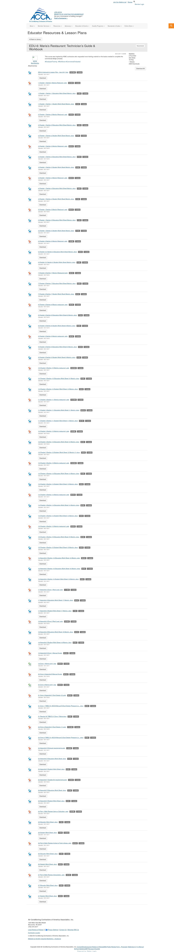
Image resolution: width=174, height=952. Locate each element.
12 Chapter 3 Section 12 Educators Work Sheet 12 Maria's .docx (58, 442)
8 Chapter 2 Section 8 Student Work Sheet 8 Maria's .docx (56, 326)
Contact (79, 947)
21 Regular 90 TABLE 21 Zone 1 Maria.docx (52, 716)
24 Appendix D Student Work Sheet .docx (51, 801)
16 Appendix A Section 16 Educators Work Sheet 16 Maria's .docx (59, 569)
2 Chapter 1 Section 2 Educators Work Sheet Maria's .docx (57, 125)
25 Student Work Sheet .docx (47, 833)
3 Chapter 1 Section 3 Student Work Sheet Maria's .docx (56, 167)
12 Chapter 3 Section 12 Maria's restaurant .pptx (53, 431)
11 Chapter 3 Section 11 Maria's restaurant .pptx (53, 400)
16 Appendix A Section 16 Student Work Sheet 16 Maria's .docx (58, 579)
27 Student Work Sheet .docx (47, 896)
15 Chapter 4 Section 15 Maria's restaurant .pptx (53, 526)
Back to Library (36, 39)
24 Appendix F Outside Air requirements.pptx (52, 780)
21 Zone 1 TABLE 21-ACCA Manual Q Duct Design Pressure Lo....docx (60, 706)
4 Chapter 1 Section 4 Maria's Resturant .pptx (52, 178)
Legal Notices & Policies (35, 930)
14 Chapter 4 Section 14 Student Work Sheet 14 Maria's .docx (58, 516)
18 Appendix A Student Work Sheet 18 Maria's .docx (54, 642)
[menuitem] (120, 2)
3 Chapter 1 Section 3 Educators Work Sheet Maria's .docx (57, 157)
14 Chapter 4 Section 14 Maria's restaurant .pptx (53, 495)
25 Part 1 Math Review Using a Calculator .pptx (53, 811)
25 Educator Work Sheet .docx (48, 822)
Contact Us (62, 930)
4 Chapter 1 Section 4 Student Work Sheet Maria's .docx (56, 199)
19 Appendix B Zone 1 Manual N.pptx (50, 653)
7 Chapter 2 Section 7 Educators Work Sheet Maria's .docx (57, 283)
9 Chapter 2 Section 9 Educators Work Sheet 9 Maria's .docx (57, 347)
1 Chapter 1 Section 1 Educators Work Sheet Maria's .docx (57, 93)
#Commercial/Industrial (73, 62)
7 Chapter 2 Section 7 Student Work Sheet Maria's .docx (56, 294)
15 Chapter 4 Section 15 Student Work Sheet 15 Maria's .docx (58, 547)
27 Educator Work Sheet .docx (48, 885)
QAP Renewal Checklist (92, 949)
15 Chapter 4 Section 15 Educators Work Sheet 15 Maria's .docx (58, 537)
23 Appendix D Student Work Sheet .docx (51, 769)
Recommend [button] (140, 46)
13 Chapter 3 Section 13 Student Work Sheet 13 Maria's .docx (58, 484)
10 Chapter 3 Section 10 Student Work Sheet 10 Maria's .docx (58, 389)
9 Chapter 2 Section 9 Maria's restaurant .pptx (53, 336)
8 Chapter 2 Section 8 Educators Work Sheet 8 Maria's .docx (57, 315)
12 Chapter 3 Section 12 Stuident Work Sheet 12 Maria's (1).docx (59, 452)
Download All (140, 68)
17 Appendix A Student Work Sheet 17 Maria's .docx (54, 611)
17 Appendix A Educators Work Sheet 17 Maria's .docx (55, 600)
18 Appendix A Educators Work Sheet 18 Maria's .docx (55, 632)
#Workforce (61, 62)
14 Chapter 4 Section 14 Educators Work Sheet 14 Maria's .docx (58, 505)
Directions (85, 947)
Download (42, 78)
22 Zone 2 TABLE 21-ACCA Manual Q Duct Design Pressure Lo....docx (60, 737)
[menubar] (123, 2)
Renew (130, 2)
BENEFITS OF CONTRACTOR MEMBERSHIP (69, 14)
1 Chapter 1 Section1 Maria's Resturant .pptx (52, 83)
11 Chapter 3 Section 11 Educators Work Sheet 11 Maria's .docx (58, 410)
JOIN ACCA (58, 12)
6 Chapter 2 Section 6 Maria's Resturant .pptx (52, 241)
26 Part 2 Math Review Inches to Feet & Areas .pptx (54, 843)
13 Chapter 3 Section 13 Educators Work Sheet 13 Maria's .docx (58, 473)
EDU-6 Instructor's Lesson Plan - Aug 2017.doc (53, 72)
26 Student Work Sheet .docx (47, 864)
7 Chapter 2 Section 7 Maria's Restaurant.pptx (53, 273)
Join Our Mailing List (119, 2)
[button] (32, 25)
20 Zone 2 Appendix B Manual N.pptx (50, 674)
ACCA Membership (35, 62)
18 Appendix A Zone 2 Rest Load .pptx (50, 621)
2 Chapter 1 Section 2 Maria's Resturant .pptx (52, 114)
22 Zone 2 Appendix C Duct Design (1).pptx (52, 727)
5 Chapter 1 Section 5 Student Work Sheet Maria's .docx (56, 231)
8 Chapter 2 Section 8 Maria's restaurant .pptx (53, 305)
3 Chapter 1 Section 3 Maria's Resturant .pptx (52, 146)
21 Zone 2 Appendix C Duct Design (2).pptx (52, 695)
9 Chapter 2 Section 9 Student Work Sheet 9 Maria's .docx (56, 357)
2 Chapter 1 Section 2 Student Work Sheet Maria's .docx (56, 136)
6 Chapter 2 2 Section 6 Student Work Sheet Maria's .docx (56, 262)
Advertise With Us (73, 930)
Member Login (139, 4)
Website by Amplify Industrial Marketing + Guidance (44, 939)
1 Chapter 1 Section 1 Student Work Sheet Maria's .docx (56, 104)
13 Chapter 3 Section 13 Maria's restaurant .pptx (53, 463)
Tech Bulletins (80, 949)
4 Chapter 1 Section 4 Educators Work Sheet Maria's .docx (57, 188)
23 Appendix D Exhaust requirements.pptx (51, 748)
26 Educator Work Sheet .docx (48, 854)
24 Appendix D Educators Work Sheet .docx (52, 790)
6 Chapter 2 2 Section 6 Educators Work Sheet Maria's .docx (57, 252)
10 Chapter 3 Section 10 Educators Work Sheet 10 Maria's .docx (58, 378)
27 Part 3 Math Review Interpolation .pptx (51, 875)
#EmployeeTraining (51, 62)
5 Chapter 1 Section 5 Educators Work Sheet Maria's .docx (57, 220)
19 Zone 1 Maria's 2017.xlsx (47, 664)
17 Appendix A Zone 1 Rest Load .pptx (50, 590)
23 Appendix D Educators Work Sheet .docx (52, 759)
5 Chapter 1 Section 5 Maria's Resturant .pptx (52, 209)
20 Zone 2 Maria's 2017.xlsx (47, 685)
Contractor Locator (34, 933)
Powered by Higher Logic (87, 951)
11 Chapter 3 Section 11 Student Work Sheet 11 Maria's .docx (58, 421)
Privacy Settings (53, 930)
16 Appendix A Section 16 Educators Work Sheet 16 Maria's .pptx (59, 558)
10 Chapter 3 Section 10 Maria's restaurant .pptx (53, 368)
